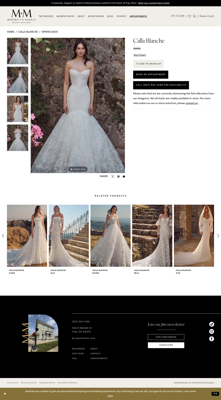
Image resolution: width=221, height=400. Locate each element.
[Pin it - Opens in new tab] (118, 176)
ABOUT (94, 349)
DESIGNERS (78, 349)
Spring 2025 (50, 32)
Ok (215, 394)
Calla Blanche (28, 32)
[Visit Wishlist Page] (189, 16)
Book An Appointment (151, 75)
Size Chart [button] (140, 55)
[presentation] (27, 236)
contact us (192, 103)
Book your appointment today (154, 3)
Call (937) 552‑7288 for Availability (161, 85)
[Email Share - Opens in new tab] (124, 176)
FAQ (74, 359)
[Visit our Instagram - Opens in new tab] (211, 331)
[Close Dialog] (5, 394)
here (110, 396)
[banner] (21, 16)
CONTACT (95, 354)
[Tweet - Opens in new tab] (112, 176)
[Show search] (195, 16)
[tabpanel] (17, 52)
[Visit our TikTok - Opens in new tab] (211, 324)
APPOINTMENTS (98, 359)
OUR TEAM (78, 354)
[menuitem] (177, 16)
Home (10, 32)
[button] (207, 16)
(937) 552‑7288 (81, 322)
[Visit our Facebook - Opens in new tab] (211, 338)
